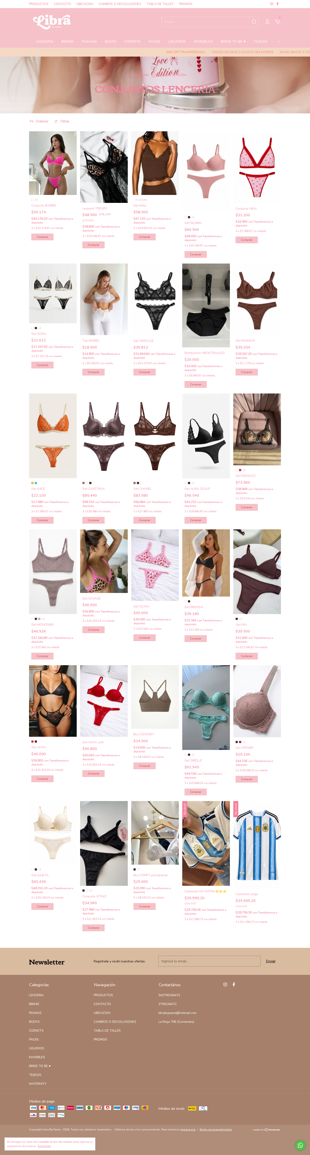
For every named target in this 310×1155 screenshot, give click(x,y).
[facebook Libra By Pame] (277, 4)
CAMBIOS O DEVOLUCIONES (120, 4)
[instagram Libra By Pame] (272, 4)
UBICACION (84, 4)
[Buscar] (253, 21)
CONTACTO (62, 4)
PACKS (154, 41)
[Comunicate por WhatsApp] (300, 1145)
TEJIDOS (260, 41)
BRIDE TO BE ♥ (233, 41)
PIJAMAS (89, 41)
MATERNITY (38, 1084)
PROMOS (185, 4)
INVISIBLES (203, 41)
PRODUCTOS (38, 4)
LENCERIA (45, 41)
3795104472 (167, 1004)
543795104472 (169, 995)
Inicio (126, 75)
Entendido (44, 1146)
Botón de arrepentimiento (216, 1129)
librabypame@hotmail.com (177, 1013)
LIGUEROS (177, 41)
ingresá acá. (188, 1129)
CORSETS (132, 41)
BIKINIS (67, 41)
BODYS (111, 41)
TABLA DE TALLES (160, 4)
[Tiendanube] (267, 1130)
